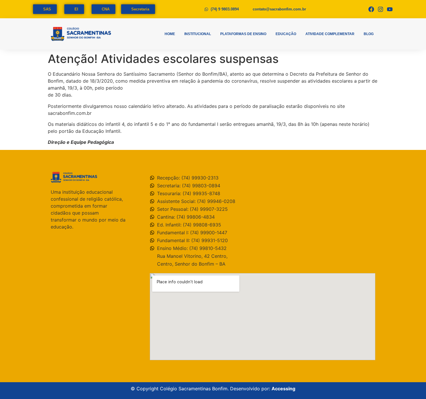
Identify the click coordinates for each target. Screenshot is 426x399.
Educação (286, 34)
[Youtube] (389, 9)
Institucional (197, 34)
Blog (369, 34)
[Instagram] (380, 9)
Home (170, 34)
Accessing (283, 388)
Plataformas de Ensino (243, 34)
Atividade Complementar (329, 34)
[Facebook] (371, 9)
